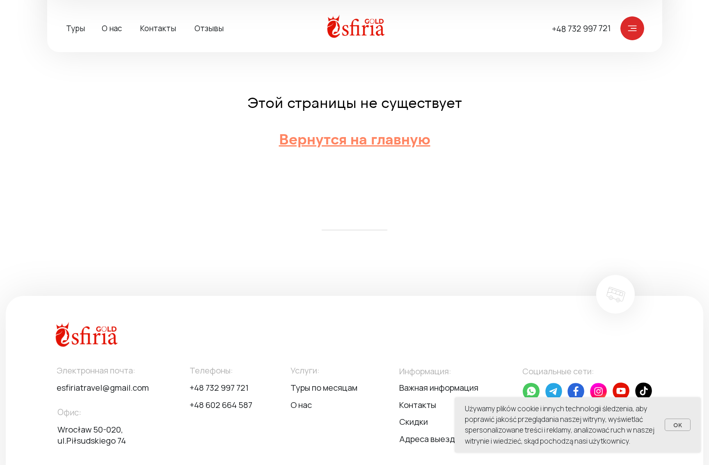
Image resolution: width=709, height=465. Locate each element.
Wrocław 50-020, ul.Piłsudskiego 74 (91, 435)
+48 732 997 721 (581, 29)
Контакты (158, 28)
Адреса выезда (429, 438)
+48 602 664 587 (221, 404)
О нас (112, 28)
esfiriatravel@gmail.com (103, 387)
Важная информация (438, 387)
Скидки (413, 421)
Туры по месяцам (323, 387)
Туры (75, 28)
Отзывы (209, 28)
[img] (360, 28)
